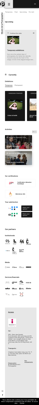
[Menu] (9, 4)
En (35, 4)
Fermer (22, 403)
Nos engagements (28, 361)
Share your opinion (26, 208)
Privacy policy (12, 363)
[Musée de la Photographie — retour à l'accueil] (2, 4)
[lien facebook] (2, 395)
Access (11, 312)
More (34, 132)
